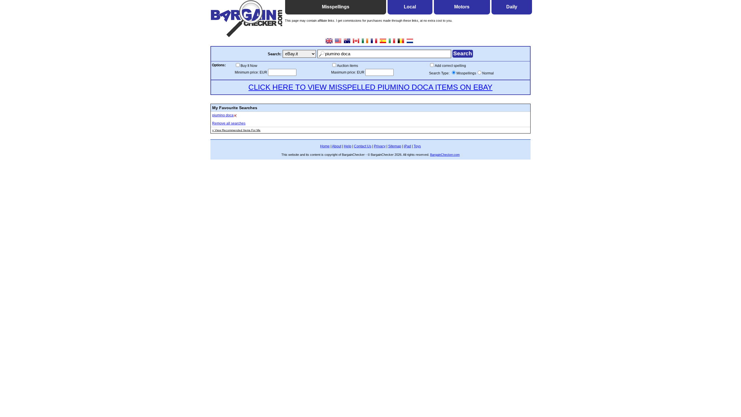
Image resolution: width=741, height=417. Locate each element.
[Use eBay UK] (329, 43)
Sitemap (394, 146)
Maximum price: (344, 72)
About (336, 146)
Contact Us (362, 146)
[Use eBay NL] (410, 43)
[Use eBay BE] (401, 43)
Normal (488, 73)
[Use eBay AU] (347, 43)
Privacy (380, 146)
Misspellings (466, 73)
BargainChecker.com (445, 154)
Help (347, 146)
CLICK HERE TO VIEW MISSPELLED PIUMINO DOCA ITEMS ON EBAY (370, 87)
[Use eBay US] (338, 43)
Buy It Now (249, 66)
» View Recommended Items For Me (236, 130)
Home (325, 146)
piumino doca (223, 115)
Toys (417, 146)
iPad (407, 146)
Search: (274, 54)
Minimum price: (247, 72)
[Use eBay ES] (383, 43)
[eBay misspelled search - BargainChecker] (246, 35)
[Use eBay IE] (365, 43)
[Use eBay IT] (392, 43)
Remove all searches (228, 123)
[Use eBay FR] (374, 43)
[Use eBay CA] (356, 43)
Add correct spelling (450, 66)
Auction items (347, 66)
